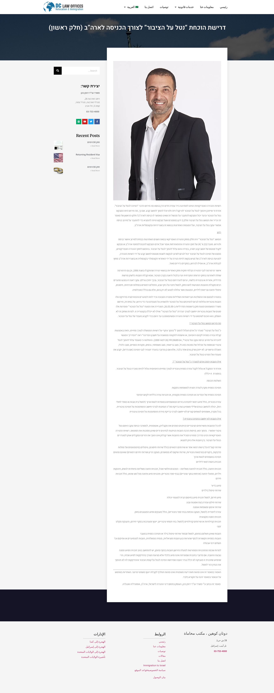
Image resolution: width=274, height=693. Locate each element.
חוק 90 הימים (93, 142)
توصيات (164, 7)
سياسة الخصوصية (156, 670)
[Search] (58, 71)
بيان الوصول (159, 677)
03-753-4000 (220, 651)
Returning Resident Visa (88, 154)
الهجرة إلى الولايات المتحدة (91, 652)
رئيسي (223, 7)
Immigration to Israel (154, 665)
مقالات (162, 656)
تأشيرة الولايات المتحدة (93, 657)
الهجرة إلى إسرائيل (95, 647)
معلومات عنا (207, 7)
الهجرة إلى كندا (97, 642)
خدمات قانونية (186, 7)
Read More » (95, 146)
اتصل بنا (149, 7)
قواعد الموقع (140, 670)
